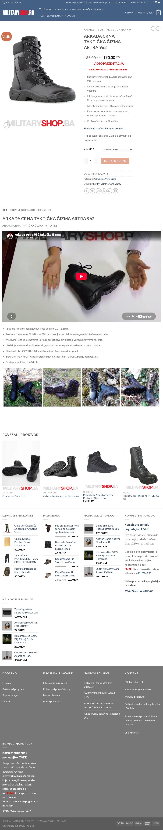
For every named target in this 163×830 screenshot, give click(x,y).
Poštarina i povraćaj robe (99, 2)
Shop (100, 30)
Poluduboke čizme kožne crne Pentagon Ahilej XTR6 (98, 496)
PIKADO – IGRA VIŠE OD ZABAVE (98, 685)
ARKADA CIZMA (99, 184)
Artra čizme (99, 179)
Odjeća (74, 9)
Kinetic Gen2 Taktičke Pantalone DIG (102, 715)
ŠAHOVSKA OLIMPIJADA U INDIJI (100, 695)
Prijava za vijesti (11, 695)
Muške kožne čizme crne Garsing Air (61, 496)
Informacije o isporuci (75, 2)
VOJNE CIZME (114, 184)
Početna (89, 30)
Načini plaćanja (121, 2)
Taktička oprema (50, 16)
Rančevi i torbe (92, 9)
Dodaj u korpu (115, 160)
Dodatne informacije (22, 210)
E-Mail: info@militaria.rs (138, 689)
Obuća (62, 9)
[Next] (160, 474)
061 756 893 (144, 573)
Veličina (89, 149)
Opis (4, 210)
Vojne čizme (124, 30)
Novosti (70, 16)
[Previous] (2, 474)
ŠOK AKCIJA (50, 9)
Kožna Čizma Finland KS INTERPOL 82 (141, 497)
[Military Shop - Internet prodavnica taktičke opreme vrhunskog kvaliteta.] (18, 12)
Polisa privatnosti (138, 2)
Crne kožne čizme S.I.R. (14, 496)
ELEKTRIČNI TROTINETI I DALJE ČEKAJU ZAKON (99, 705)
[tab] (4, 210)
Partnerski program (13, 689)
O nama (6, 682)
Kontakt (6, 701)
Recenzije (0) (44, 210)
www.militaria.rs (134, 696)
